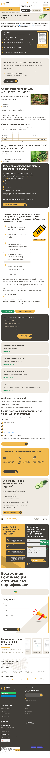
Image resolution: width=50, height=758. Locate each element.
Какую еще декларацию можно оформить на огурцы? (17, 42)
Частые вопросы (28, 711)
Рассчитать (35, 560)
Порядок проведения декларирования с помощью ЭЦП (17, 44)
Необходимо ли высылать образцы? (12, 47)
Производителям (8, 311)
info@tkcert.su (4, 730)
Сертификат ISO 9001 (5, 711)
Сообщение (30, 547)
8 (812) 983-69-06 (16, 672)
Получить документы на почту (10, 443)
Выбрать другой (36, 10)
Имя (29, 540)
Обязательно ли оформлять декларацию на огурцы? (17, 34)
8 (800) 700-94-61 (5, 721)
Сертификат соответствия (6, 708)
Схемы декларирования (10, 37)
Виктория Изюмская (8, 518)
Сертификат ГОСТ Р (5, 716)
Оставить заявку (9, 81)
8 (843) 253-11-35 (28, 672)
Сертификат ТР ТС (12, 9)
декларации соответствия (26, 25)
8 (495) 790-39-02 (4, 672)
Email (6, 610)
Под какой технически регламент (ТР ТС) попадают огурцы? (18, 39)
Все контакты (5, 667)
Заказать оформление (38, 239)
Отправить (7, 629)
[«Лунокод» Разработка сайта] (40, 747)
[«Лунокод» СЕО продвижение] (33, 747)
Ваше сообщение (9, 615)
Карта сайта (46, 747)
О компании (27, 713)
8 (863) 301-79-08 (40, 672)
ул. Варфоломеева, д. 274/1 (42, 2)
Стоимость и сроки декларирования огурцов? (15, 52)
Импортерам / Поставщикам (25, 311)
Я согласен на (31, 700)
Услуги (4, 9)
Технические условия (9, 432)
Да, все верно (25, 10)
